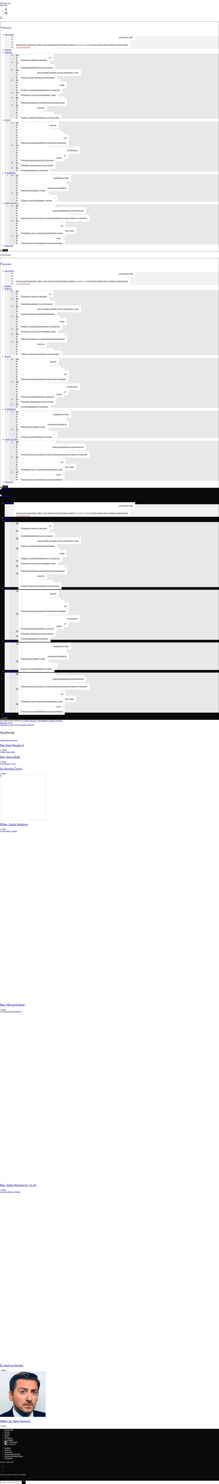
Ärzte (12, 725)
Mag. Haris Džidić (10, 756)
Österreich (3, 723)
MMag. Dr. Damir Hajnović (15, 1421)
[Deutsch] (3, 5)
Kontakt (7, 1448)
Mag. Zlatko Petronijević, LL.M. (18, 1185)
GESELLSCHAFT (55, 721)
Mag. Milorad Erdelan (12, 1004)
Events (7, 1432)
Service (7, 1434)
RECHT (34, 721)
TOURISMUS (42, 721)
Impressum (8, 1452)
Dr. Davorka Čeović (11, 768)
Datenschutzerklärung (12, 1454)
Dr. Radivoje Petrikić (11, 1365)
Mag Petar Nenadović (12, 745)
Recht (7, 1436)
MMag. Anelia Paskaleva (14, 824)
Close (5, 250)
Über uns (8, 1450)
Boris (4, 762)
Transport (30, 725)
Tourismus (8, 1438)
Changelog (8, 1458)
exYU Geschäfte (20, 725)
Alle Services (5, 725)
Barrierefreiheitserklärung (14, 1456)
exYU (10, 723)
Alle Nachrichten (23, 47)
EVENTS (26, 721)
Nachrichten (9, 1430)
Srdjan (4, 750)
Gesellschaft (9, 1440)
